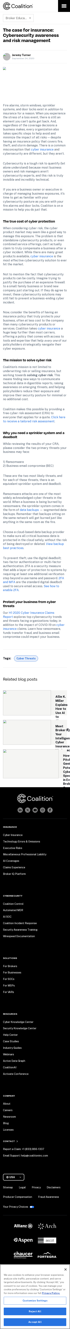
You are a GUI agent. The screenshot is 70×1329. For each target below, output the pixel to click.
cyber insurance (42, 149)
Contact (9, 1141)
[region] (35, 1296)
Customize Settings (35, 1300)
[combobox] (15, 1177)
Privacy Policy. (51, 1293)
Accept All (34, 1322)
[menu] (64, 6)
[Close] (65, 1269)
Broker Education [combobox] (18, 18)
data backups (29, 510)
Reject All (35, 1311)
